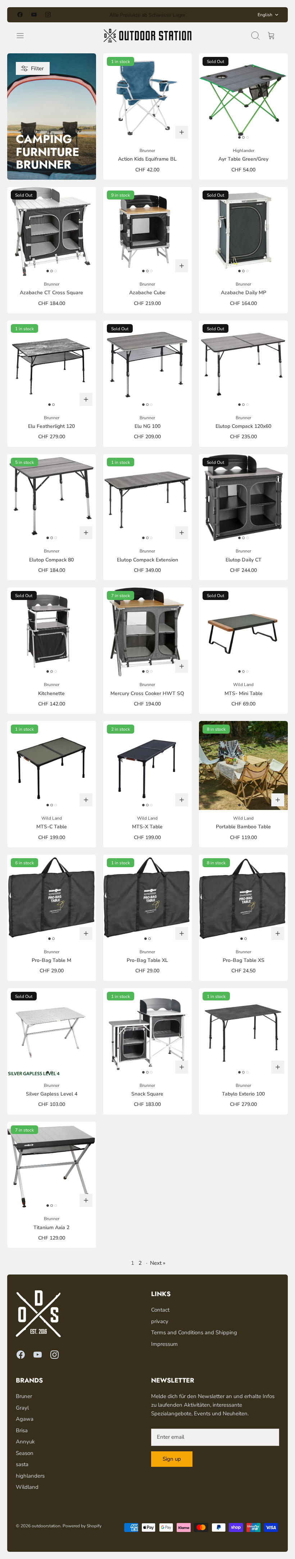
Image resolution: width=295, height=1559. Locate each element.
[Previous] (87, 14)
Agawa (24, 1419)
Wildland (27, 1487)
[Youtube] (34, 14)
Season (24, 1453)
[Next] (207, 14)
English (265, 15)
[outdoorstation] (147, 35)
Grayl (22, 1407)
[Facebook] (20, 14)
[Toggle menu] (24, 35)
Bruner (24, 1396)
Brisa (22, 1430)
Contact (160, 1309)
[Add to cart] (181, 132)
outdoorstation (46, 1526)
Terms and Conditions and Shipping (194, 1332)
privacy (159, 1321)
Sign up (172, 1458)
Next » (157, 1263)
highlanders (30, 1475)
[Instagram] (48, 14)
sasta (22, 1464)
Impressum (164, 1344)
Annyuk (25, 1441)
